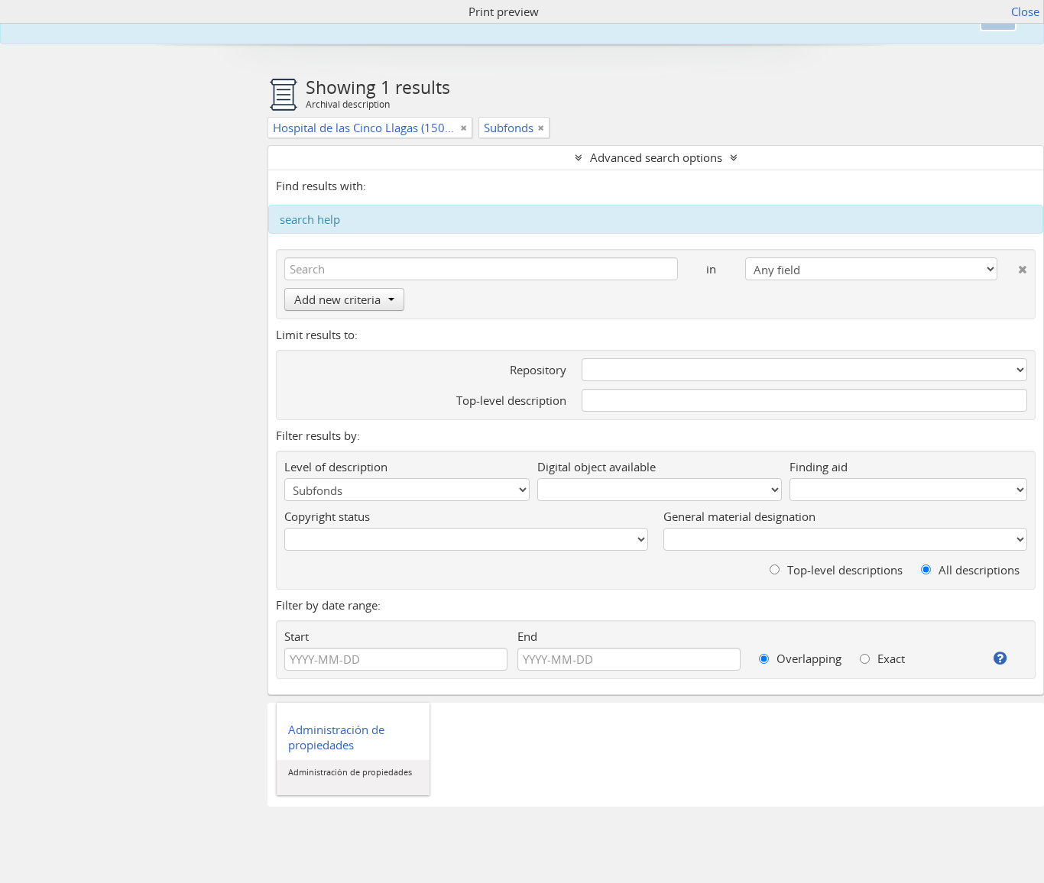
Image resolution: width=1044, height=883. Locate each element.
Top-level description (511, 400)
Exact (889, 658)
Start (296, 636)
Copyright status (327, 516)
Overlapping (807, 658)
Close (1025, 11)
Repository (538, 369)
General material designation (739, 516)
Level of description (335, 466)
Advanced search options (656, 157)
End (527, 636)
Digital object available (596, 466)
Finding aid (818, 466)
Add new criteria (337, 299)
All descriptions (977, 569)
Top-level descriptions (843, 569)
